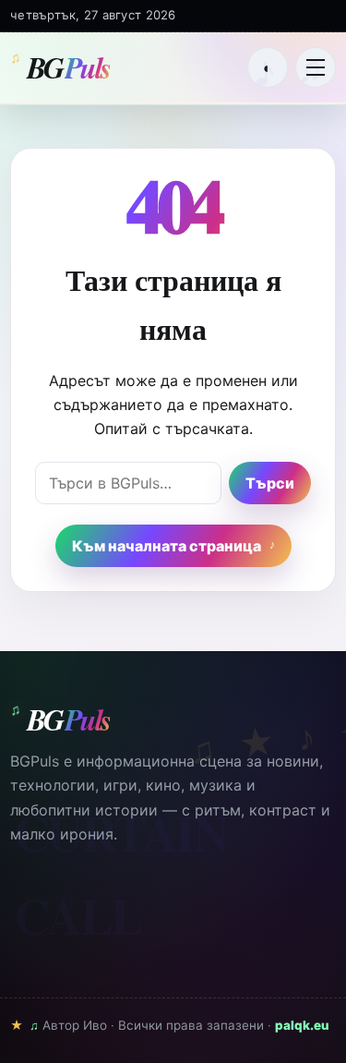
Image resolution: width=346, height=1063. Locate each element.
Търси (269, 483)
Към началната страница (166, 546)
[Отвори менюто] (315, 67)
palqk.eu (302, 1025)
